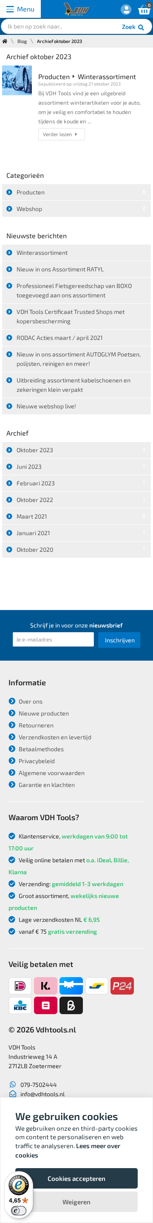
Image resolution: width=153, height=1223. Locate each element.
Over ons (29, 701)
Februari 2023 (81, 483)
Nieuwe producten (43, 713)
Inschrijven (120, 640)
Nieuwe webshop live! (46, 406)
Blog (22, 41)
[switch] (18, 1210)
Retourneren (35, 725)
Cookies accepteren (76, 1178)
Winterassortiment (42, 252)
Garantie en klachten (46, 784)
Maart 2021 (81, 516)
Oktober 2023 (81, 449)
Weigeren (76, 1202)
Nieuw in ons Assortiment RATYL (60, 269)
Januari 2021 (81, 532)
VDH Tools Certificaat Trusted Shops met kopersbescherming (71, 316)
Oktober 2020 (81, 549)
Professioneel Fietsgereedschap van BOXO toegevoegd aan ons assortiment (74, 290)
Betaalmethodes (40, 749)
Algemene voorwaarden (51, 772)
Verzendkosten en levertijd (54, 737)
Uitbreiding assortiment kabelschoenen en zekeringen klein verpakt (73, 384)
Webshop (81, 208)
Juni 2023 (81, 466)
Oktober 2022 (81, 499)
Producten (81, 192)
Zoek (129, 26)
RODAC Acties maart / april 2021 (60, 337)
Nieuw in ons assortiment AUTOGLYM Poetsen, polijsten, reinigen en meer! (79, 359)
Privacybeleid (36, 760)
